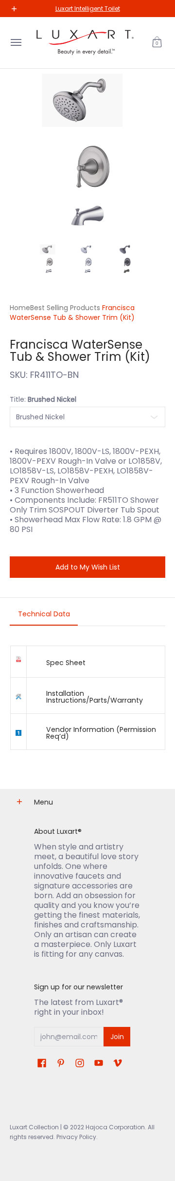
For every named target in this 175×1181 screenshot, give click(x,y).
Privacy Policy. (76, 1137)
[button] (157, 42)
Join (117, 1037)
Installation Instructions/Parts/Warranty (94, 697)
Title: (43, 399)
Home (20, 308)
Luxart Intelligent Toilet (87, 8)
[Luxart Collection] (85, 42)
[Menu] (15, 42)
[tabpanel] (87, 702)
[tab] (44, 617)
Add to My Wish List (87, 567)
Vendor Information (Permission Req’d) (101, 733)
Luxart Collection (34, 1127)
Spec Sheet (66, 663)
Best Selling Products (65, 308)
